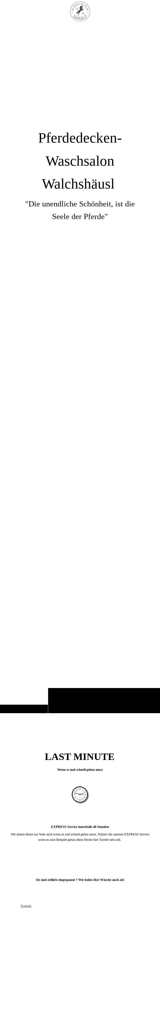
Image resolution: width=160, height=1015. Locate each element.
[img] (80, 368)
